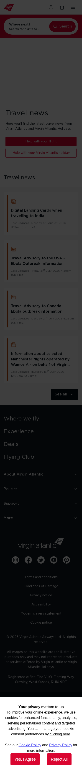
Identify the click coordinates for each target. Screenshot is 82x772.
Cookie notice (41, 622)
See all (61, 394)
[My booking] (61, 7)
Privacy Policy (60, 745)
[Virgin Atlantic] (15, 7)
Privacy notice (41, 595)
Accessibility (41, 604)
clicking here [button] (60, 734)
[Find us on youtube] (53, 560)
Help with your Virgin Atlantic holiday (41, 152)
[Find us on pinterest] (66, 560)
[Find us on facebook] (28, 560)
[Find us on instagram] (15, 560)
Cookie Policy (30, 745)
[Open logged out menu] (51, 7)
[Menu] (72, 7)
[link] (41, 419)
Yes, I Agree (25, 759)
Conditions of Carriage (41, 586)
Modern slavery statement (41, 613)
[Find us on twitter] (41, 560)
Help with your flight (41, 141)
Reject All (59, 759)
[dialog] (41, 734)
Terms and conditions (41, 577)
